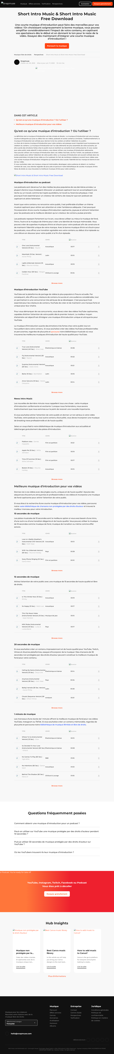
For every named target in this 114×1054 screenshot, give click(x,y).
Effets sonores (34, 4)
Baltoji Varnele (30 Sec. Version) (33, 688)
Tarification (46, 4)
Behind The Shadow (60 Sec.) (33, 774)
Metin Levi (40, 606)
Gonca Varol (26, 561)
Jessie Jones (33, 367)
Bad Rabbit (38, 374)
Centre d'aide (76, 1013)
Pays (47, 551)
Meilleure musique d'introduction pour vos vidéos (38, 124)
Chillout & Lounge (52, 273)
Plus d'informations (57, 976)
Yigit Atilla (25, 759)
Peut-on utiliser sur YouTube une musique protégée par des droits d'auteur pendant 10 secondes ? (56, 832)
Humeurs (53, 1023)
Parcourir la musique (57, 46)
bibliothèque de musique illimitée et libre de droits (63, 725)
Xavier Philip (26, 256)
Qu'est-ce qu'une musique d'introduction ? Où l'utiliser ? (42, 120)
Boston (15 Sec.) (28, 468)
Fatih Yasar (31, 544)
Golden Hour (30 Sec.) (30, 272)
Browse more (57, 283)
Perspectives (57, 4)
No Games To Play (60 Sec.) (32, 757)
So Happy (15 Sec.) (29, 606)
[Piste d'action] (95, 246)
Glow (37, 739)
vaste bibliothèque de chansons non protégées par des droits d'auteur (51, 506)
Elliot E (25, 750)
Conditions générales (100, 1010)
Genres (53, 1015)
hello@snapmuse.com (21, 1034)
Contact (74, 1010)
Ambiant (48, 698)
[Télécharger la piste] (99, 246)
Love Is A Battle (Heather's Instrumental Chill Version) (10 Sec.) (33, 541)
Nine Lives (39, 349)
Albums (53, 1026)
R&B (46, 758)
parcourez (55, 332)
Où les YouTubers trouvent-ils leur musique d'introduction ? (44, 852)
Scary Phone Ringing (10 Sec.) (33, 559)
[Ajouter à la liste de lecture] (92, 246)
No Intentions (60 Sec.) (30, 765)
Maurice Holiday (33, 265)
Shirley (24, 599)
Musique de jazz (51, 615)
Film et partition (51, 443)
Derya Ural (39, 672)
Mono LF (25, 777)
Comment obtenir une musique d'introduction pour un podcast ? (47, 823)
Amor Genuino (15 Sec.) (30, 381)
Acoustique (49, 246)
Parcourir (53, 1010)
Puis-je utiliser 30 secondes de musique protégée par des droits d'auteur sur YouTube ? (52, 843)
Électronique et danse (53, 348)
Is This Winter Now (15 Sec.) (32, 597)
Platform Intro (27, 441)
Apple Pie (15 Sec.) (29, 450)
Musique (23, 4)
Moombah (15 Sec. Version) (32, 254)
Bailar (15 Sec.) (27, 374)
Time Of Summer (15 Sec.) (31, 459)
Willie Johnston (27, 461)
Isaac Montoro (28, 618)
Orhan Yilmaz (32, 699)
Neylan (37, 248)
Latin (47, 255)
